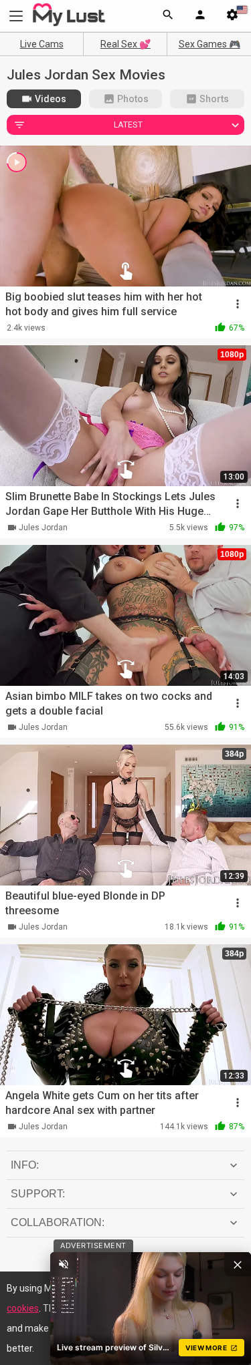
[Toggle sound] (63, 1264)
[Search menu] (168, 16)
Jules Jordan (43, 527)
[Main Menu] (16, 15)
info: (25, 1165)
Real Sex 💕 (125, 44)
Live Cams (42, 44)
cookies (23, 1308)
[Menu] (200, 16)
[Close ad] (237, 1264)
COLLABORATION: (57, 1222)
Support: (38, 1193)
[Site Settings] (232, 16)
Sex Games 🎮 (209, 44)
